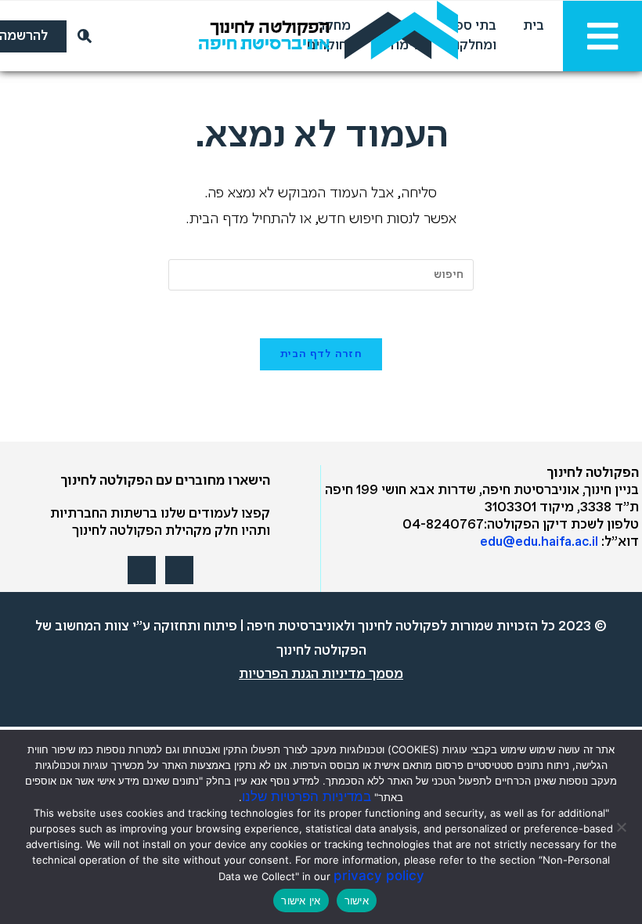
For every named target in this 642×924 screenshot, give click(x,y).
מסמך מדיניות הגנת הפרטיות (321, 675)
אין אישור (300, 900)
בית (533, 26)
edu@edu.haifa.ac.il (539, 542)
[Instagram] (142, 570)
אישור (356, 900)
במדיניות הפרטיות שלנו (306, 796)
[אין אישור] (622, 827)
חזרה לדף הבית (321, 354)
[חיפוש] (81, 36)
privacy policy (379, 875)
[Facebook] (179, 570)
